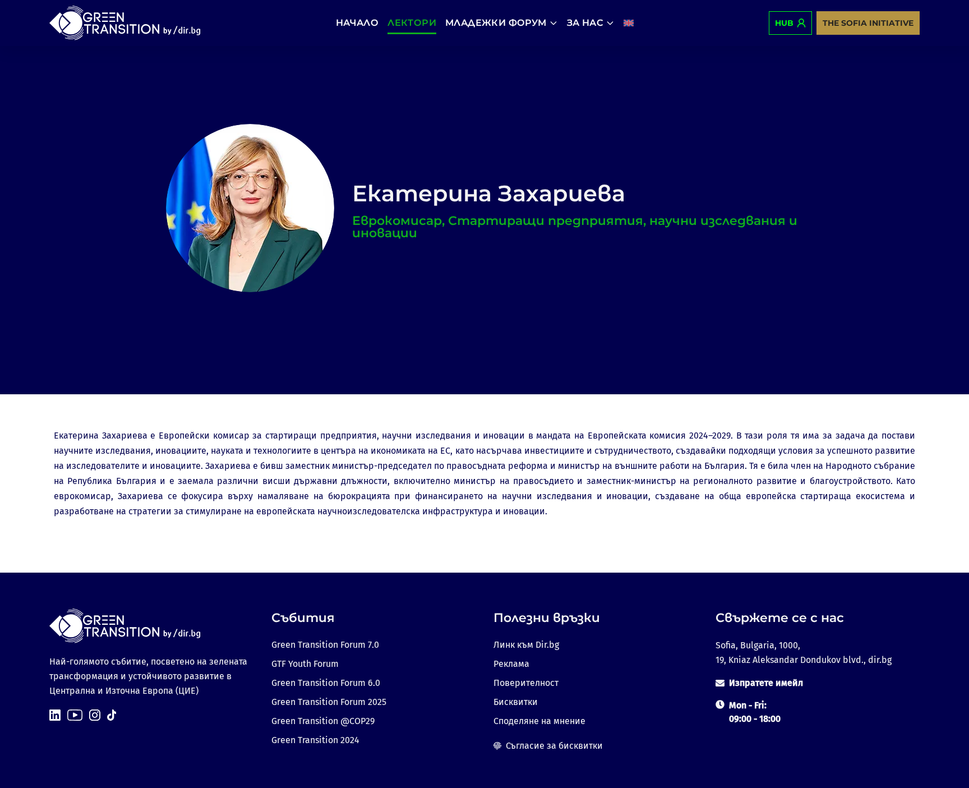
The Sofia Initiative (868, 23)
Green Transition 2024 (315, 740)
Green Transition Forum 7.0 (325, 644)
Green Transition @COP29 (323, 721)
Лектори (411, 22)
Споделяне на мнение (539, 721)
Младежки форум (496, 22)
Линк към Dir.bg (526, 644)
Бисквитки (515, 702)
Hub (784, 23)
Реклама (511, 663)
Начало (357, 22)
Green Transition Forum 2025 (328, 702)
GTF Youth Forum (305, 663)
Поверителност (526, 683)
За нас (585, 22)
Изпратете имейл (766, 683)
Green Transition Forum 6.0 (325, 683)
